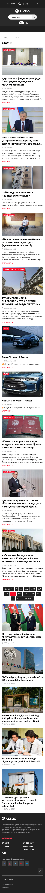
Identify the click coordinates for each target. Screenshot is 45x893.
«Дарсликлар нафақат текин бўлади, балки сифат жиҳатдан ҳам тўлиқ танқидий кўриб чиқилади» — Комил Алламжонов (21, 503)
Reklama (5, 888)
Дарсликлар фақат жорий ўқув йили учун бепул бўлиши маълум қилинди (21, 81)
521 (18, 598)
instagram (10, 863)
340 (38, 593)
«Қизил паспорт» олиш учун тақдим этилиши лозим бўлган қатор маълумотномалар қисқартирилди (21, 444)
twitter (15, 863)
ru (27, 23)
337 (19, 593)
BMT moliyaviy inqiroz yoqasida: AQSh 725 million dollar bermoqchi (22, 678)
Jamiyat (5, 847)
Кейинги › (28, 598)
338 (25, 593)
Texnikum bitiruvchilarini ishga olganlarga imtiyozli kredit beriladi (21, 760)
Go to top (40, 871)
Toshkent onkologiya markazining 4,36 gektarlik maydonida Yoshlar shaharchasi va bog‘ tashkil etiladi (20, 718)
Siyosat (5, 843)
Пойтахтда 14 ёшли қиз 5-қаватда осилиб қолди (18, 194)
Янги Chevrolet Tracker (16, 357)
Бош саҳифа (6, 38)
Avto (4, 853)
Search (34, 17)
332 (26, 589)
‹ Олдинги (8, 589)
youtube (21, 863)
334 (39, 589)
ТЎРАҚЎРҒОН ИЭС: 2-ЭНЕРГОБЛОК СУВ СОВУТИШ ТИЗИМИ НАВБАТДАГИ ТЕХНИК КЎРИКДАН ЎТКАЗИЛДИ (21, 301)
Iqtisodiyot (28, 843)
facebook (4, 863)
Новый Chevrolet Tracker (17, 400)
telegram (27, 863)
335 (6, 593)
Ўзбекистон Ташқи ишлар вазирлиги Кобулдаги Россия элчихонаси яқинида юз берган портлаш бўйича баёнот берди (21, 558)
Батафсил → (7, 102)
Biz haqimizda (7, 884)
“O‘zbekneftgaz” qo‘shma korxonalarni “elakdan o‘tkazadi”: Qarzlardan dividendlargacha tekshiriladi (20, 801)
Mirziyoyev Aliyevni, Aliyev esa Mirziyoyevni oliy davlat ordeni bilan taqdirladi (22, 637)
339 (32, 593)
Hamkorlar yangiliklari (28, 848)
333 (33, 589)
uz (21, 23)
